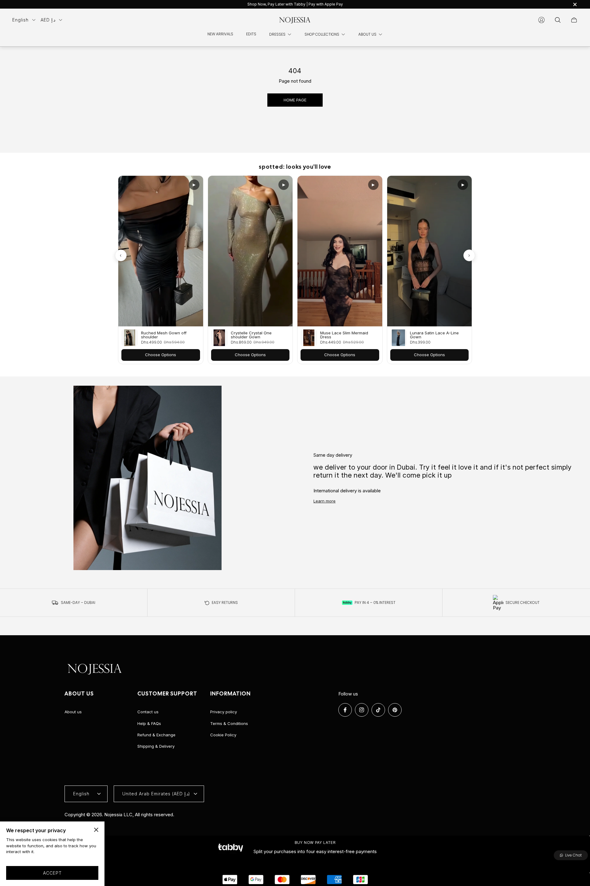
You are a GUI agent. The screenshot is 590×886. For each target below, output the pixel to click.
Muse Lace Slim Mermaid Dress (344, 335)
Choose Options (160, 354)
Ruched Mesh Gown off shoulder (164, 335)
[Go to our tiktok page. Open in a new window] (378, 710)
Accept (52, 873)
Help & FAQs (149, 723)
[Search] (557, 20)
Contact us (148, 711)
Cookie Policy (223, 734)
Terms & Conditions (229, 723)
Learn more (324, 500)
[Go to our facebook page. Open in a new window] (345, 710)
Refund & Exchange (156, 734)
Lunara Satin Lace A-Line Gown (434, 335)
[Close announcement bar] (574, 4)
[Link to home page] (95, 669)
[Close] (96, 830)
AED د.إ (48, 20)
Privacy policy (223, 711)
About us (73, 711)
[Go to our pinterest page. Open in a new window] (395, 710)
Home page (295, 99)
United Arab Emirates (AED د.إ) (156, 793)
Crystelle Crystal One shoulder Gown (251, 335)
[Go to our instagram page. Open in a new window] (361, 710)
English (20, 20)
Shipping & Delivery (156, 746)
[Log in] (541, 20)
